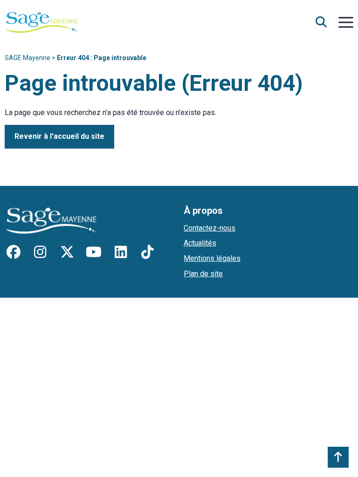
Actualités (200, 242)
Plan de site (203, 273)
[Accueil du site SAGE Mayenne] (42, 22)
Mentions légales (212, 258)
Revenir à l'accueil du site (59, 136)
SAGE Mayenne (27, 57)
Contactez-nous (209, 228)
